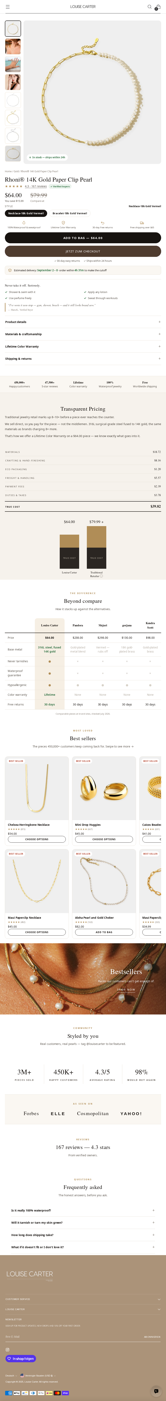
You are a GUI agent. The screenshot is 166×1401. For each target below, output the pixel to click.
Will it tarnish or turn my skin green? (37, 1222)
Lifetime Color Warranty (22, 346)
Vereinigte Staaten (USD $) (39, 1375)
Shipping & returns (18, 359)
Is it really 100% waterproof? (31, 1210)
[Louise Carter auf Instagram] (7, 1350)
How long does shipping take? (32, 1235)
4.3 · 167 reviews (36, 186)
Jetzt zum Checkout (83, 251)
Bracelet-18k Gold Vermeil (70, 213)
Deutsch (9, 1375)
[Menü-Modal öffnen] (7, 7)
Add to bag (104, 932)
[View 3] (13, 64)
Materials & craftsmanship (23, 334)
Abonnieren (152, 1337)
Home (8, 171)
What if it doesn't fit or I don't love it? (37, 1247)
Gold (16, 171)
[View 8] (13, 153)
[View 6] (13, 118)
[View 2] (13, 46)
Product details (15, 322)
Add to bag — (83, 238)
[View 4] (13, 82)
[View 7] (13, 136)
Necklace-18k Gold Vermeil (26, 213)
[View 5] (13, 100)
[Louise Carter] (83, 7)
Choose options (36, 839)
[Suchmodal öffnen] (150, 7)
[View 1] (13, 28)
